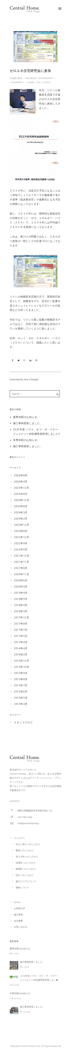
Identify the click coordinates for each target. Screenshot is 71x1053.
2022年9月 (21, 543)
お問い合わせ (20, 927)
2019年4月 (21, 592)
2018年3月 (21, 611)
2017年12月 (21, 617)
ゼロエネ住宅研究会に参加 (30, 71)
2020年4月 (21, 586)
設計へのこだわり (25, 875)
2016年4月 (21, 648)
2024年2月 (21, 518)
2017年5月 (21, 636)
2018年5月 (21, 599)
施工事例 (18, 914)
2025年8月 (21, 494)
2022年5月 (21, 549)
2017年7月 (21, 629)
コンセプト (19, 838)
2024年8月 (21, 506)
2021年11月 (21, 561)
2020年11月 (21, 574)
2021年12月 (21, 555)
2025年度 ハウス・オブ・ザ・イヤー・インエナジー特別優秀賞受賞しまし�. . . (40, 978)
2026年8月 (21, 475)
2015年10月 (21, 666)
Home (17, 902)
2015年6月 (21, 691)
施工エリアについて (26, 881)
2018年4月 (21, 605)
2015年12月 (21, 660)
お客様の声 (19, 908)
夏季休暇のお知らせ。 (26, 417)
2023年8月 (21, 531)
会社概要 (18, 921)
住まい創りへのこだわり (28, 844)
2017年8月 (21, 623)
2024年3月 (21, 512)
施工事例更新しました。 (28, 423)
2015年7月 (21, 685)
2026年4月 (21, 481)
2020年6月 (21, 580)
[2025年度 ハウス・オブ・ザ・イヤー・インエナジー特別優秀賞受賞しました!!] (14, 977)
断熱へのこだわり (25, 850)
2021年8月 (21, 568)
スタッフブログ (43, 82)
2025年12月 (21, 487)
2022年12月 (21, 537)
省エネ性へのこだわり (27, 856)
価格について (22, 887)
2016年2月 (21, 654)
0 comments (16, 82)
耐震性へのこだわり (26, 869)
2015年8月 (21, 679)
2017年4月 (21, 642)
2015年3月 (21, 704)
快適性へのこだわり (26, 863)
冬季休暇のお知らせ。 (26, 440)
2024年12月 (21, 500)
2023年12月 (21, 524)
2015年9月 (21, 673)
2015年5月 (21, 697)
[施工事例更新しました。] (14, 965)
